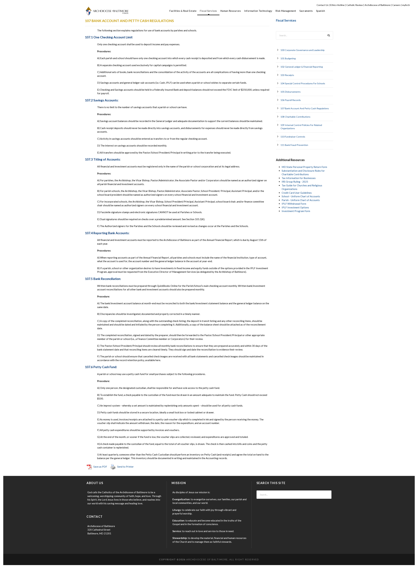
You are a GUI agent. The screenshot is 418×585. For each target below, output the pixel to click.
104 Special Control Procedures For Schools (303, 83)
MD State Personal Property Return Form (304, 166)
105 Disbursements (291, 91)
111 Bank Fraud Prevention (294, 145)
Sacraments (306, 10)
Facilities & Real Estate (182, 10)
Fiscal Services (208, 10)
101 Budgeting (288, 58)
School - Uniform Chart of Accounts (301, 196)
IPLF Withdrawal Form (294, 203)
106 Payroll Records (291, 100)
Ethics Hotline (337, 5)
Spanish (320, 10)
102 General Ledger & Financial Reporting (302, 66)
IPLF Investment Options (295, 207)
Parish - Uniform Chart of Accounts (301, 200)
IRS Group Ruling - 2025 (295, 181)
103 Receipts (287, 75)
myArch (406, 5)
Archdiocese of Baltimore (377, 5)
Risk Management (285, 10)
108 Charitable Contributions (295, 116)
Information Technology (258, 10)
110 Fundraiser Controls (293, 136)
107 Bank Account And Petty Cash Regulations (305, 108)
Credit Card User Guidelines (297, 192)
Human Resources (230, 10)
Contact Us (322, 5)
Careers (396, 5)
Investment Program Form (296, 211)
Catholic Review (354, 5)
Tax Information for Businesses (299, 178)
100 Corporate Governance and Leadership (303, 50)
